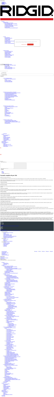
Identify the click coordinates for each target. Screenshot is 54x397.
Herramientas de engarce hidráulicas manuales (11, 93)
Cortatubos (8, 322)
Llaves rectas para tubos (10, 329)
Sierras (7, 320)
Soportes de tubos (9, 317)
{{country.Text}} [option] (4, 72)
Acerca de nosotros (4, 391)
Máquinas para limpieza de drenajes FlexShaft (13, 297)
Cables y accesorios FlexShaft (11, 298)
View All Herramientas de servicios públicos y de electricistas (12, 92)
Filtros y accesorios (7, 122)
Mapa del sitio (3, 253)
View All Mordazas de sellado (10, 279)
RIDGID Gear (5, 240)
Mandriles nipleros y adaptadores (11, 308)
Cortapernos (6, 110)
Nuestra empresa (4, 238)
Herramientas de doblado (10, 342)
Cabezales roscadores (11, 305)
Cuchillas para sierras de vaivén (11, 312)
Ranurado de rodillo (7, 309)
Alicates (6, 111)
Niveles (6, 109)
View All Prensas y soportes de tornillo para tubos (13, 316)
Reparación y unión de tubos (8, 345)
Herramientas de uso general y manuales (8, 364)
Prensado (4, 233)
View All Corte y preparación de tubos (11, 350)
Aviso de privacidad (4, 251)
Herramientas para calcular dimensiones (10, 363)
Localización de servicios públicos (9, 271)
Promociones (5, 133)
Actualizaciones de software (6, 388)
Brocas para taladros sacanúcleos (11, 313)
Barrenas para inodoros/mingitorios (11, 289)
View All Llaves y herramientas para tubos (10, 327)
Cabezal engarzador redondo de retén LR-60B (11, 95)
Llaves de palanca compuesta (10, 336)
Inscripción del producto (6, 242)
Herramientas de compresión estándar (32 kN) (12, 277)
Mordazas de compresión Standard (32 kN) (12, 280)
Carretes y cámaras (9, 270)
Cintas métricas (7, 115)
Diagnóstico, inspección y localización (8, 232)
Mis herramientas (4, 7)
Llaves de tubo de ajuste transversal (11, 333)
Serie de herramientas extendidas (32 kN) (12, 276)
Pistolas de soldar (9, 348)
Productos (3, 265)
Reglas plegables (7, 371)
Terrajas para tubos (10, 307)
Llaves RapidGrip (9, 331)
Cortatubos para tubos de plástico (11, 352)
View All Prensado (7, 274)
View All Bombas (9, 366)
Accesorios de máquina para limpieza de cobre (12, 354)
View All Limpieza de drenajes (9, 287)
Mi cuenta (3, 262)
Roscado (6, 301)
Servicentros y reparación (6, 243)
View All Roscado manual (11, 304)
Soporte (3, 134)
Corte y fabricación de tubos (8, 318)
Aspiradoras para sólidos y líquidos (7, 119)
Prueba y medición (7, 272)
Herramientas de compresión (8, 275)
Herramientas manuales (8, 288)
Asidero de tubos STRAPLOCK (9, 368)
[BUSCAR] (20, 166)
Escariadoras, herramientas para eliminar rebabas (13, 355)
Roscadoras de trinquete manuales (12, 306)
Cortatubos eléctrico (9, 351)
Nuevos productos (5, 381)
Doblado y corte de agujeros (8, 310)
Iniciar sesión (5, 246)
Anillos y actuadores (7, 282)
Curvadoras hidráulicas (9, 314)
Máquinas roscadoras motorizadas (11, 302)
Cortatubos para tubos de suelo (10, 321)
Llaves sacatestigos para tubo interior (11, 330)
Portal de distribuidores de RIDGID (7, 145)
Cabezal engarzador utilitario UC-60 (9, 94)
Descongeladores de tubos (10, 347)
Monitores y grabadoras (10, 269)
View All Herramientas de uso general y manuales (11, 106)
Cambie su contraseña (4, 8)
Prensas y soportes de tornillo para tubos (10, 315)
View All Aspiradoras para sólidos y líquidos (10, 120)
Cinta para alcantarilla (9, 291)
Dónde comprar (4, 141)
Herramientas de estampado (10, 344)
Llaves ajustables (9, 338)
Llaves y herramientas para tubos (7, 78)
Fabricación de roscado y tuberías (7, 234)
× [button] (0, 260)
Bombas (6, 107)
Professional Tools (4, 3)
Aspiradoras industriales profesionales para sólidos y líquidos (12, 379)
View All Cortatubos (10, 323)
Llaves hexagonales (9, 334)
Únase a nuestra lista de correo (7, 144)
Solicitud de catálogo (6, 138)
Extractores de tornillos (8, 112)
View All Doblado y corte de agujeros (11, 311)
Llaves (6, 79)
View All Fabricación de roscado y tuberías (10, 300)
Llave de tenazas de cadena (10, 337)
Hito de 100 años (5, 146)
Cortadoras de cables (7, 97)
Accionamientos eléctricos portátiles (11, 303)
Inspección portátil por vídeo (8, 267)
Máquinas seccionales (7, 293)
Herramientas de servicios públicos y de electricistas (9, 236)
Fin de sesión (5, 264)
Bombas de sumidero (9, 367)
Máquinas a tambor (7, 292)
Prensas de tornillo (7, 108)
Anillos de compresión (8, 285)
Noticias (4, 143)
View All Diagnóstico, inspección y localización (11, 266)
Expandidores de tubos (9, 343)
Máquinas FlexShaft (7, 295)
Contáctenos (5, 140)
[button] (27, 0)
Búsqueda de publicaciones (6, 386)
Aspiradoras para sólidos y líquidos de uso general (11, 378)
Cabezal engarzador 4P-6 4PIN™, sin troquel (10, 358)
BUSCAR (2, 169)
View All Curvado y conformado (11, 341)
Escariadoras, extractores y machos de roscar (12, 319)
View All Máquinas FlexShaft (10, 296)
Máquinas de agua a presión (8, 294)
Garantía (4, 136)
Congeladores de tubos (9, 346)
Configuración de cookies (5, 252)
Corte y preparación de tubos (8, 81)
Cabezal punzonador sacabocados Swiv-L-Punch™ (11, 96)
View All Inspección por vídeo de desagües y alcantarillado (14, 268)
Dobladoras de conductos (8, 99)
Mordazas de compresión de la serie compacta (12, 281)
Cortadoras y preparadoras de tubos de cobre (12, 353)
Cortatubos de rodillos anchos (12, 326)
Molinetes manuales (9, 290)
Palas (5, 114)
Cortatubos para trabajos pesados (12, 324)
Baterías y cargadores (7, 284)
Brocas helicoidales (7, 113)
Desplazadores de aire (8, 123)
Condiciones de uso (4, 254)
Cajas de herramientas (8, 376)
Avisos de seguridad (5, 139)
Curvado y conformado (8, 80)
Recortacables (7, 98)
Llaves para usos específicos (10, 339)
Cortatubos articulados (11, 325)
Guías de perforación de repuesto (9, 373)
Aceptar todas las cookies (30, 44)
